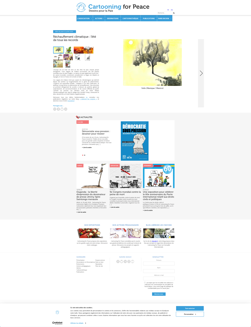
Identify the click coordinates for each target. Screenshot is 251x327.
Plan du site (99, 266)
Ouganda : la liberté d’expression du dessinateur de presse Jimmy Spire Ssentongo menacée (90, 196)
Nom (158, 268)
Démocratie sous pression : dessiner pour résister (96, 132)
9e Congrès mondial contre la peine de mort (125, 193)
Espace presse (100, 260)
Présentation (80, 260)
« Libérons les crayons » (88, 99)
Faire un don (163, 18)
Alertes (78, 268)
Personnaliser (189, 314)
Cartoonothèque (130, 18)
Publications (149, 18)
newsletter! (71, 101)
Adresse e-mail (159, 275)
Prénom (158, 260)
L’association (83, 18)
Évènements (80, 264)
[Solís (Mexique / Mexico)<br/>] (152, 85)
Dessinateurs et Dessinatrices (85, 262)
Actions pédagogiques (83, 266)
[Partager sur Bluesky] (62, 109)
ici (86, 97)
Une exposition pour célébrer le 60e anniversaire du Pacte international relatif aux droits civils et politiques (158, 196)
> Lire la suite (87, 147)
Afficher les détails (76, 323)
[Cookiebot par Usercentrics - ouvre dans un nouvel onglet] (57, 323)
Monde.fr (155, 241)
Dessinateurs (112, 18)
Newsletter (98, 264)
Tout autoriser (190, 308)
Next (201, 73)
